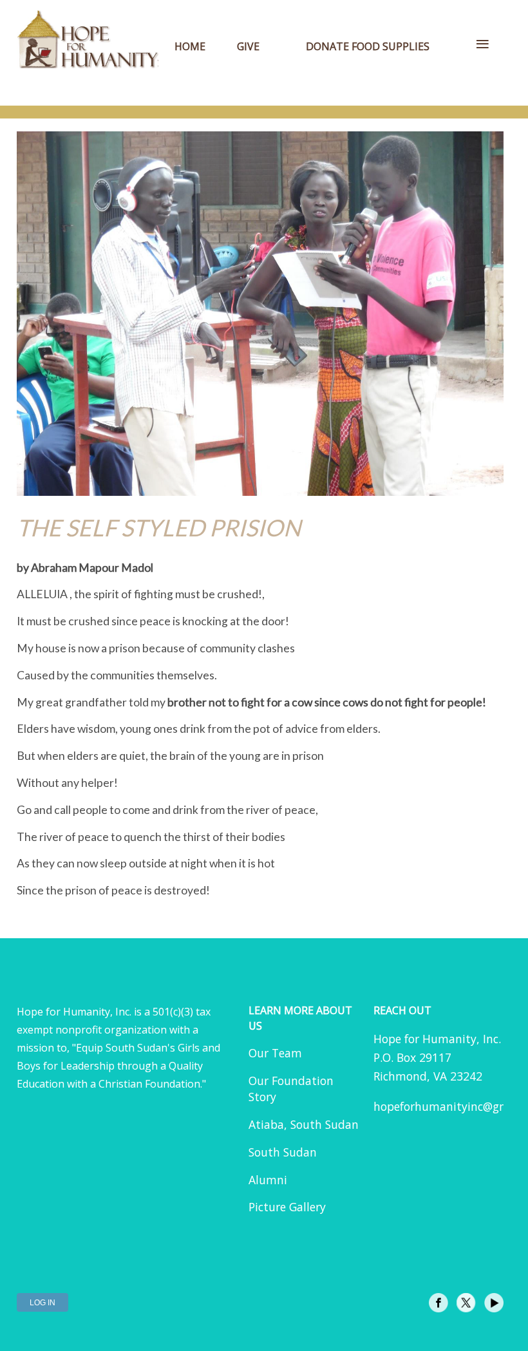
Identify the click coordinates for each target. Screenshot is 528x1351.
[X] (466, 1302)
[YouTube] (494, 1302)
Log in (42, 1302)
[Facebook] (438, 1302)
